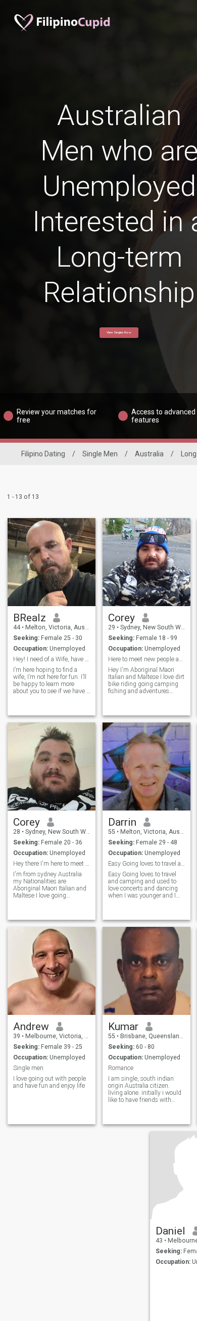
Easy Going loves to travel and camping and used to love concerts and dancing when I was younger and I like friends (143, 885)
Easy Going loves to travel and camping (146, 863)
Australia (149, 454)
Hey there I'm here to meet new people (51, 863)
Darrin (122, 822)
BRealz (29, 618)
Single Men (100, 454)
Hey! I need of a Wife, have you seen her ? (51, 659)
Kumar (123, 1026)
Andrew (31, 1026)
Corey (121, 618)
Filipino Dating (43, 454)
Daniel (170, 1231)
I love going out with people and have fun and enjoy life (49, 1082)
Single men (28, 1068)
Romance (120, 1068)
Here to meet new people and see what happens (146, 659)
